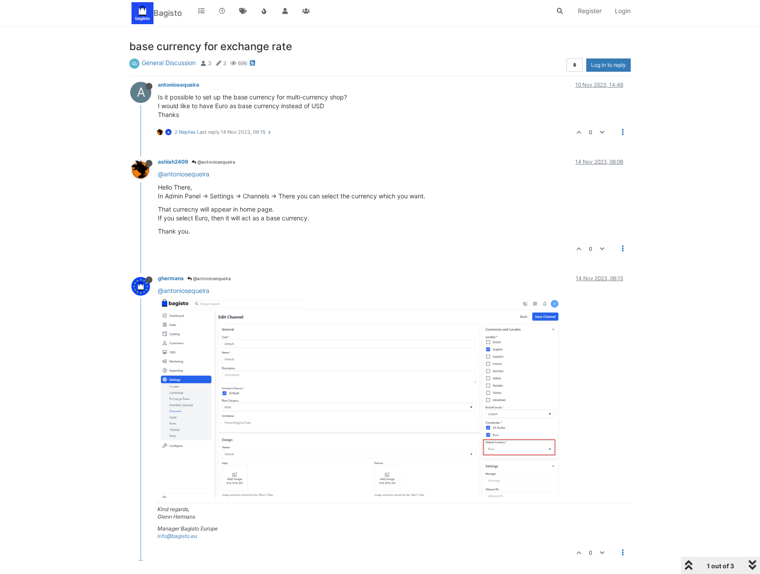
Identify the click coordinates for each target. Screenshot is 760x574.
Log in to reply (608, 65)
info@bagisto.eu (177, 536)
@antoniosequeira (215, 162)
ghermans (171, 278)
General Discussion (169, 62)
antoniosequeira (178, 84)
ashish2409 (173, 161)
